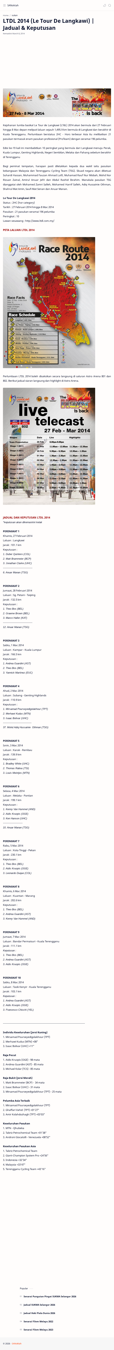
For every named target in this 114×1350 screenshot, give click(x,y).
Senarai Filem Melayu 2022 (38, 1321)
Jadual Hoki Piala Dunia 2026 (39, 1313)
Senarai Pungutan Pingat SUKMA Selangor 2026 (50, 1296)
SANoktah (13, 5)
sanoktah (40, 1343)
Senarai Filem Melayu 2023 (38, 1329)
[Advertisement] (57, 61)
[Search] (109, 5)
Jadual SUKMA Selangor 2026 (39, 1304)
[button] (104, 5)
